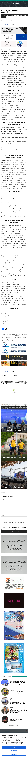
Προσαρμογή (14, 750)
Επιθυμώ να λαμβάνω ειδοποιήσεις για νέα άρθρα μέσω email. (14, 529)
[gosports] (2, 20)
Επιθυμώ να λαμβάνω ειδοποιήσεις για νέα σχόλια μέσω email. (14, 527)
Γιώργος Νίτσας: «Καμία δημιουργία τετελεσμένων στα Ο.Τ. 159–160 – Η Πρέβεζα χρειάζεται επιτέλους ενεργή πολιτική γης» (18, 711)
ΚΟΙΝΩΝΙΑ (11, 698)
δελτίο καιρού (5, 375)
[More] (16, 24)
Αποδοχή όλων (14, 747)
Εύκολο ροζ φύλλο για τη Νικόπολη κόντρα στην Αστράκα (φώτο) (21, 382)
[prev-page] (2, 492)
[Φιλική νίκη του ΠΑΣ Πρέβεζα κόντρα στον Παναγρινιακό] (14, 446)
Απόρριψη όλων (14, 754)
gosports (6, 20)
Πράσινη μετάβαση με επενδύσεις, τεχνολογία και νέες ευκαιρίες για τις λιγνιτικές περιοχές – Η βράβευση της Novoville (14, 429)
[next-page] (4, 492)
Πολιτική (11, 707)
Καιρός (4, 17)
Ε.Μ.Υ (11, 375)
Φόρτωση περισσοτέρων (13, 725)
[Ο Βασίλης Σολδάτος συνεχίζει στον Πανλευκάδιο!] (5, 719)
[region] (14, 745)
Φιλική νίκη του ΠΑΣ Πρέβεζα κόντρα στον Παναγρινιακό (14, 458)
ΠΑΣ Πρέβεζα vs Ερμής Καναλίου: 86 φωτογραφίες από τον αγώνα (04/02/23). (7, 382)
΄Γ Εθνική (14, 455)
